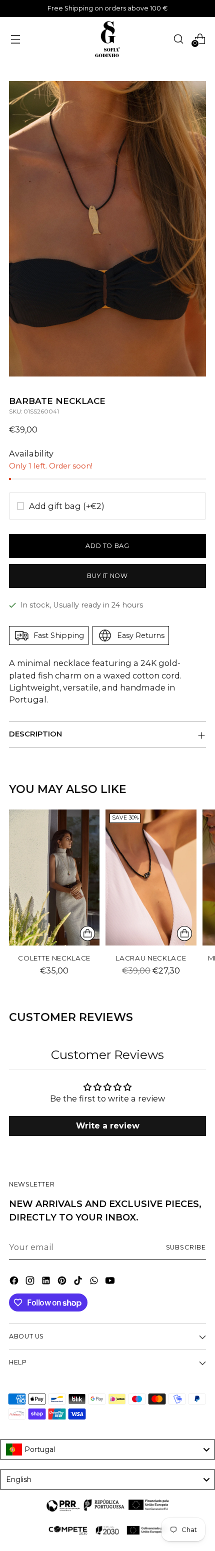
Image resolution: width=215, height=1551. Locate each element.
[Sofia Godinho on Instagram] (31, 1282)
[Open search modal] (178, 38)
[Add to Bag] (88, 934)
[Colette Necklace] (54, 878)
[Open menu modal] (15, 38)
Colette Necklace (54, 958)
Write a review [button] (108, 1125)
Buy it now (107, 576)
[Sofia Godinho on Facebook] (15, 1282)
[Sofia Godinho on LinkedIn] (47, 1282)
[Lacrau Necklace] (151, 878)
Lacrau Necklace (151, 958)
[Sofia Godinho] (107, 39)
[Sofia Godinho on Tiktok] (79, 1282)
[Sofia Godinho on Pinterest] (63, 1282)
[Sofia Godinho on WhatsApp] (95, 1282)
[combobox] (107, 1450)
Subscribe (186, 1247)
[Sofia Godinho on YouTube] (111, 1282)
